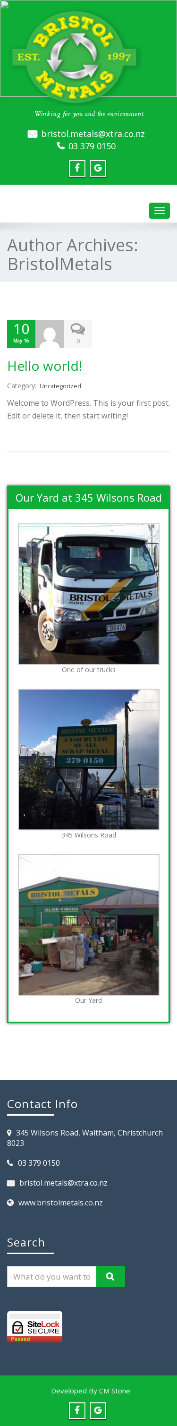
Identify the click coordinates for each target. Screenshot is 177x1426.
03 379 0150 (92, 146)
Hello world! (44, 366)
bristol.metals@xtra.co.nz (93, 133)
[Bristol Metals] (88, 56)
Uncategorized (60, 386)
